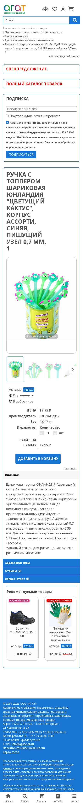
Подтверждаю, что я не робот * (34, 116)
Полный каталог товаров (34, 84)
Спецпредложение (26, 69)
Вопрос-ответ (17, 579)
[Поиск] (75, 20)
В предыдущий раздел (65, 56)
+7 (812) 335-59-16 (30, 732)
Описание (12, 475)
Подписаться (21, 154)
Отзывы (13, 571)
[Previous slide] (13, 305)
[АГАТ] (14, 9)
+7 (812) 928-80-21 (55, 732)
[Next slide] (70, 305)
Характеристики (17, 562)
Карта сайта (11, 752)
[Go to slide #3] (53, 369)
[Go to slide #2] (34, 369)
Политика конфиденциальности (24, 748)
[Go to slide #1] (15, 369)
